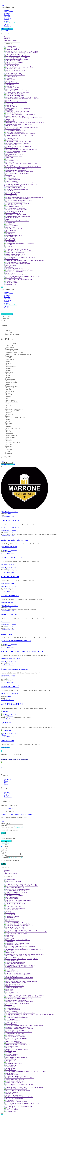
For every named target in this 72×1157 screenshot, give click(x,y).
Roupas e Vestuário (11, 435)
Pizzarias (12, 351)
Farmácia (8, 396)
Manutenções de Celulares (13, 411)
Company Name (5, 852)
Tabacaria (9, 449)
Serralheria (9, 440)
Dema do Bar (6, 634)
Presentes (9, 426)
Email (2, 853)
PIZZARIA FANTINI (10, 576)
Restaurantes (9, 433)
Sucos (8, 448)
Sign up (3, 863)
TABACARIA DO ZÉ (10, 686)
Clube (8, 384)
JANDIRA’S (6, 723)
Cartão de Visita (10, 379)
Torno (8, 451)
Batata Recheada (11, 366)
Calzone (8, 377)
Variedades (9, 453)
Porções (8, 425)
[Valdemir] (9, 532)
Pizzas (8, 419)
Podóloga (9, 423)
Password (3, 825)
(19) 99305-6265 (9, 808)
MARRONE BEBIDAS (11, 521)
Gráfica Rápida (10, 400)
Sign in (3, 833)
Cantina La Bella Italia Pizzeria (14, 540)
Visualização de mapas (8, 464)
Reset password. (18, 827)
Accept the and (13, 857)
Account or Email (6, 823)
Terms (10, 857)
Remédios (9, 432)
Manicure (9, 407)
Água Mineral (10, 347)
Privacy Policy (19, 857)
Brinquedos (9, 372)
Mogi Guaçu (7, 16)
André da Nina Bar (9, 615)
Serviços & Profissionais (13, 442)
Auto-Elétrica (10, 359)
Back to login (5, 843)
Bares (7, 365)
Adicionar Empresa (7, 29)
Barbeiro (8, 363)
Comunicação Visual (12, 386)
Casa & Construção (11, 381)
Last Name (4, 850)
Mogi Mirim (7, 18)
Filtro (2, 461)
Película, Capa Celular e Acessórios (16, 418)
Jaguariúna (7, 15)
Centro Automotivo (11, 382)
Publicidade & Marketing (13, 428)
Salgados (8, 439)
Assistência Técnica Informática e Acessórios (18, 354)
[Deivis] (8, 513)
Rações (8, 430)
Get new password (6, 841)
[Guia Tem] (4, 30)
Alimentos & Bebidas (12, 349)
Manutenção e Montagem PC (14, 409)
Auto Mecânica (10, 358)
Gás (7, 398)
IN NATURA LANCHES (11, 557)
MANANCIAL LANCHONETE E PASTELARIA (22, 651)
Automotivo (9, 361)
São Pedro (7, 24)
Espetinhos (9, 393)
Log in (2, 821)
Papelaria (8, 412)
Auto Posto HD (7, 740)
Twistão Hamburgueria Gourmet (14, 669)
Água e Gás (9, 345)
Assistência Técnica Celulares (14, 352)
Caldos (8, 375)
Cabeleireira (9, 374)
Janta (7, 403)
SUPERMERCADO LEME (12, 704)
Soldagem (9, 446)
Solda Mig (9, 444)
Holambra (7, 13)
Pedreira (6, 21)
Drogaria (8, 389)
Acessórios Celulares (12, 344)
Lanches (8, 405)
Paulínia (6, 19)
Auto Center (9, 356)
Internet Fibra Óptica (12, 402)
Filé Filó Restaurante (10, 595)
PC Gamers (9, 414)
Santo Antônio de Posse (10, 23)
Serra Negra (7, 26)
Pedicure (8, 416)
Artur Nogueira (8, 11)
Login (2, 5)
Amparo (6, 10)
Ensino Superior (10, 391)
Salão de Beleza (10, 437)
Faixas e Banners (11, 395)
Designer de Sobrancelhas (13, 388)
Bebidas (8, 368)
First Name (4, 848)
